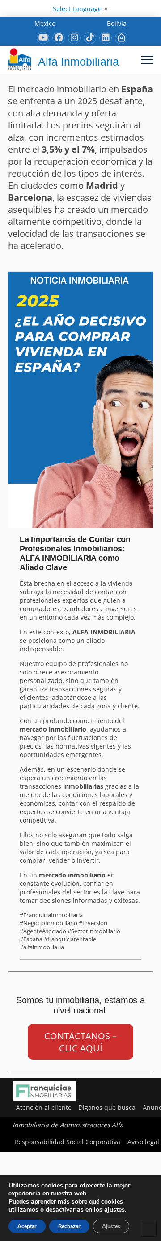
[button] (147, 60)
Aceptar (27, 1226)
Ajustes (111, 1226)
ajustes (114, 1210)
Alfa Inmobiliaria (78, 61)
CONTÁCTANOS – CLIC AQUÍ (80, 1042)
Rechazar (69, 1226)
